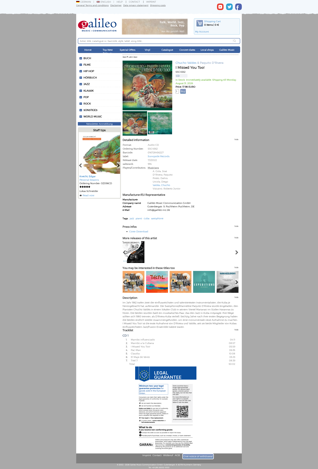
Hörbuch (90, 77)
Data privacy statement (135, 5)
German (85, 1)
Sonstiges (90, 109)
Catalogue (167, 49)
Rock (87, 103)
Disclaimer (116, 5)
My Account (202, 31)
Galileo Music (227, 49)
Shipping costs (158, 5)
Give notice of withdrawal (198, 456)
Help (120, 1)
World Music (92, 116)
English (106, 1)
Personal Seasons (89, 179)
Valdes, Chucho (161, 185)
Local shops (207, 49)
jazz (132, 218)
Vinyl (147, 49)
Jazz (86, 83)
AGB (177, 455)
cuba (146, 218)
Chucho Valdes (186, 62)
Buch (87, 58)
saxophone (157, 218)
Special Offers (127, 49)
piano (139, 218)
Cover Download (138, 231)
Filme (87, 64)
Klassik (88, 90)
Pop (86, 97)
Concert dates (187, 49)
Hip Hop (88, 71)
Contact (134, 1)
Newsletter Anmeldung (99, 123)
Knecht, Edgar (88, 176)
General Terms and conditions (92, 5)
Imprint (151, 1)
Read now (88, 195)
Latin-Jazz (133, 57)
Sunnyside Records (158, 156)
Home (87, 49)
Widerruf (168, 455)
